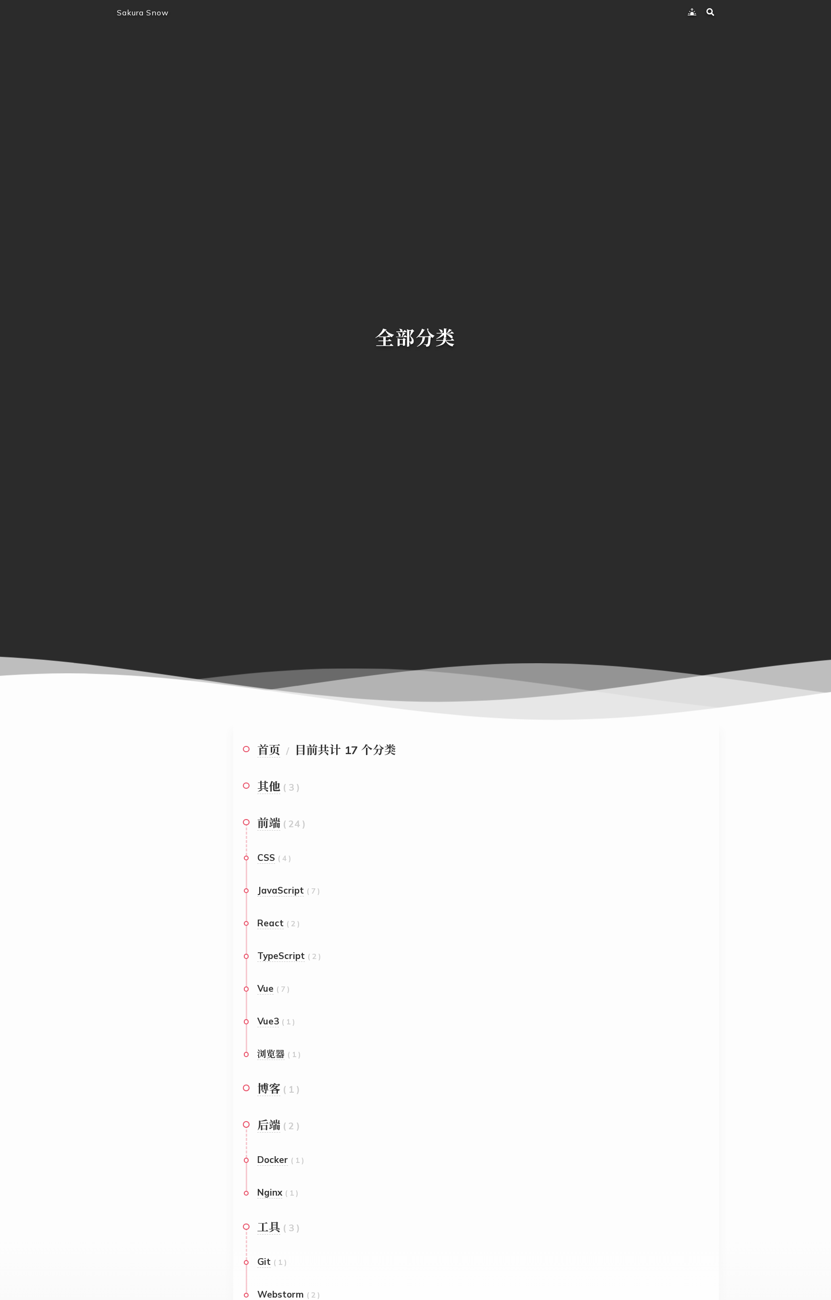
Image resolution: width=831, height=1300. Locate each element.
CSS (266, 857)
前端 (268, 823)
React (270, 923)
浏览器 (271, 1054)
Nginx (269, 1192)
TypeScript (281, 955)
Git (264, 1261)
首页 (268, 750)
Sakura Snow (143, 12)
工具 (268, 1227)
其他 (268, 786)
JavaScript (280, 890)
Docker (272, 1159)
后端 (268, 1125)
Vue (265, 988)
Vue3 (268, 1021)
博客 (268, 1088)
